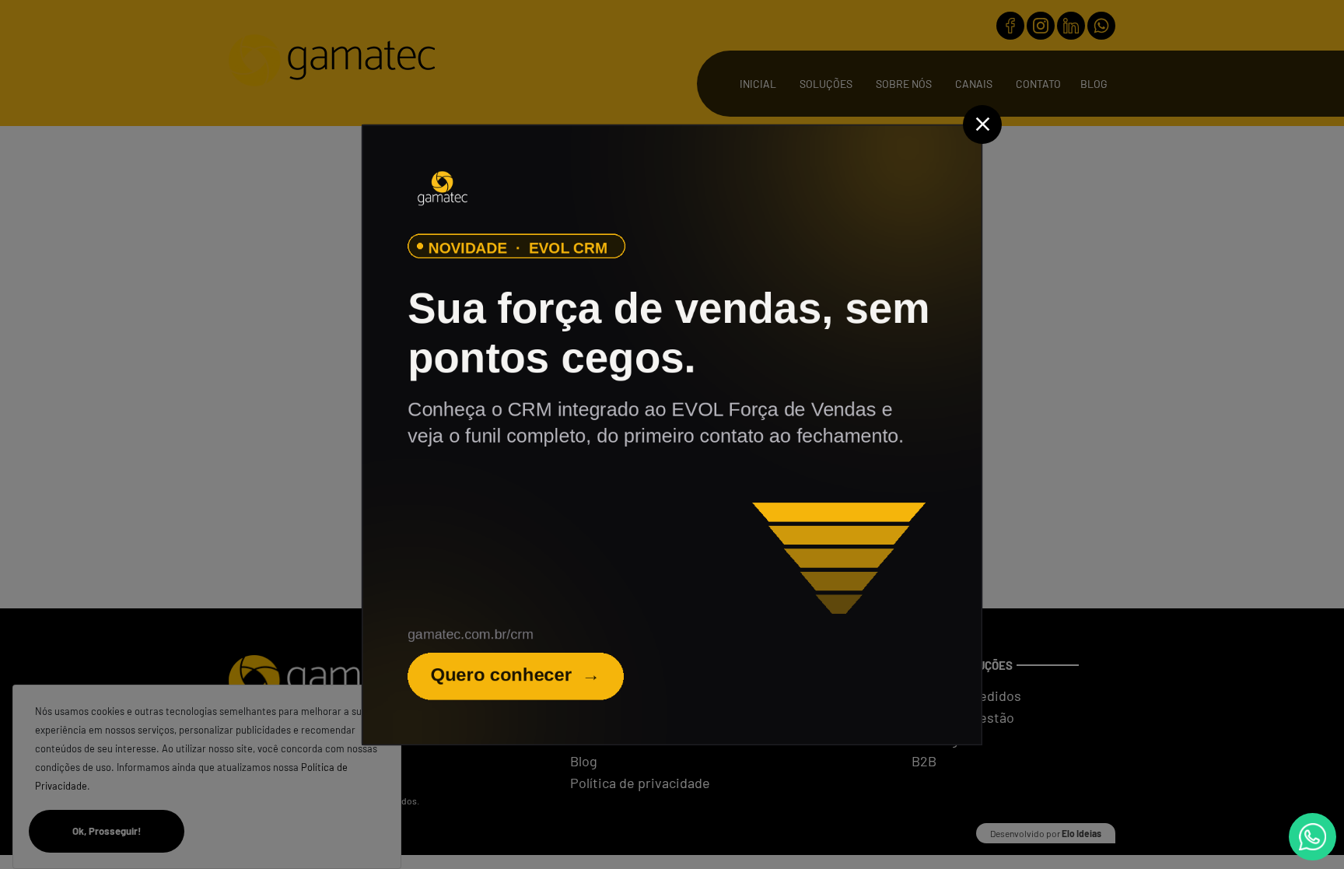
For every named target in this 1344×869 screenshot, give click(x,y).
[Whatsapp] (1312, 836)
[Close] (982, 124)
